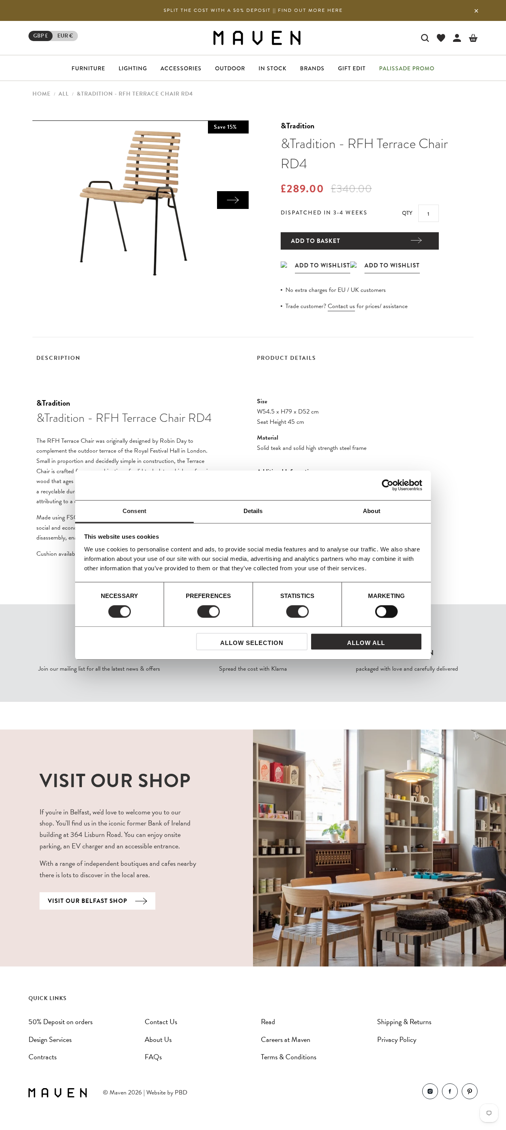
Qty (407, 213)
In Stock (273, 68)
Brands (312, 68)
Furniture (88, 68)
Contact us (341, 306)
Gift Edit (352, 68)
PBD (181, 1092)
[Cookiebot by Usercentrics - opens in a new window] (387, 485)
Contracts (42, 1056)
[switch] (208, 611)
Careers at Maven (285, 1039)
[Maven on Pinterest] (470, 1093)
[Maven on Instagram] (430, 1093)
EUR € (65, 36)
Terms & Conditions (288, 1056)
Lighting (133, 68)
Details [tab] (253, 511)
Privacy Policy (396, 1039)
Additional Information (286, 471)
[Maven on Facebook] (450, 1093)
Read (268, 1021)
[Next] (233, 200)
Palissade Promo (406, 68)
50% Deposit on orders (60, 1021)
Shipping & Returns (404, 1021)
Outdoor (230, 68)
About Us (158, 1039)
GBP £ (40, 36)
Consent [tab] (134, 511)
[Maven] (256, 38)
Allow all (366, 643)
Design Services (50, 1039)
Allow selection (251, 643)
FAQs (153, 1056)
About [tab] (371, 511)
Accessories (181, 68)
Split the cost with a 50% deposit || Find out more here (253, 10)
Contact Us (161, 1021)
